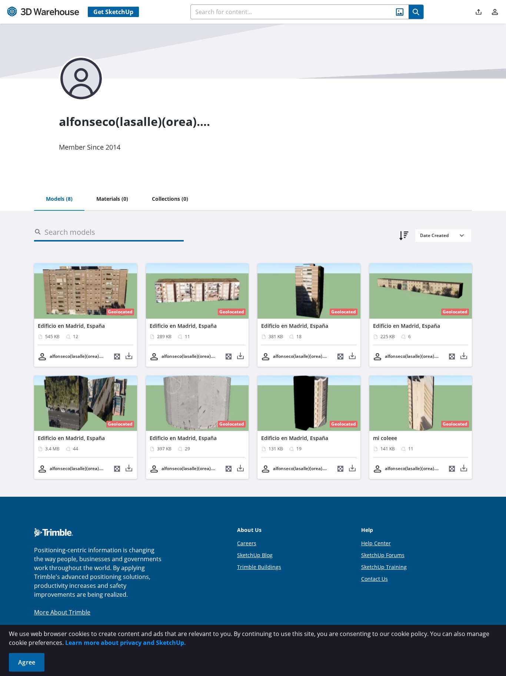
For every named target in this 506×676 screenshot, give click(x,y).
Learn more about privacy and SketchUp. (125, 643)
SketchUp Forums (383, 555)
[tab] (59, 199)
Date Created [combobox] (434, 235)
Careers (246, 543)
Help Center (376, 543)
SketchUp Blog (255, 555)
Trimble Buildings (259, 566)
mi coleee (385, 438)
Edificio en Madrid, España (71, 325)
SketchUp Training (384, 566)
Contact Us (374, 578)
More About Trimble (62, 612)
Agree (26, 662)
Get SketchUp (113, 12)
